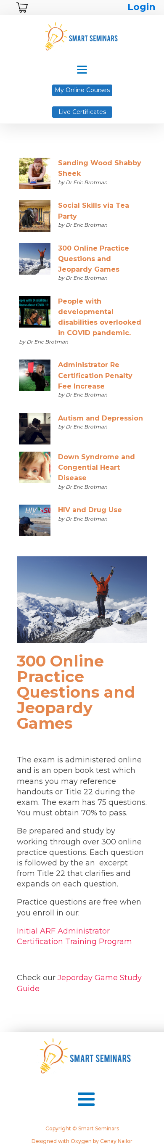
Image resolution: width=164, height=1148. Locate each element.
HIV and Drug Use (90, 510)
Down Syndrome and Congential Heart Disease (96, 467)
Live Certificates (82, 112)
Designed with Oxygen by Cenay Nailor (82, 1141)
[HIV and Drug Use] (34, 522)
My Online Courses (82, 90)
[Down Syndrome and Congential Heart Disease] (34, 469)
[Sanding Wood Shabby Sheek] (34, 175)
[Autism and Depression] (34, 430)
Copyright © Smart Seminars (82, 1129)
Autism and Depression (100, 418)
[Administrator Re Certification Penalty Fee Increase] (34, 377)
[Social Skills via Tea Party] (34, 217)
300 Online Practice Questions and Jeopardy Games (93, 258)
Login (141, 7)
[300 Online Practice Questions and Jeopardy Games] (34, 260)
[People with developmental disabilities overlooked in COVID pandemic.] (34, 313)
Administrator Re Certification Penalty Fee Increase (95, 375)
